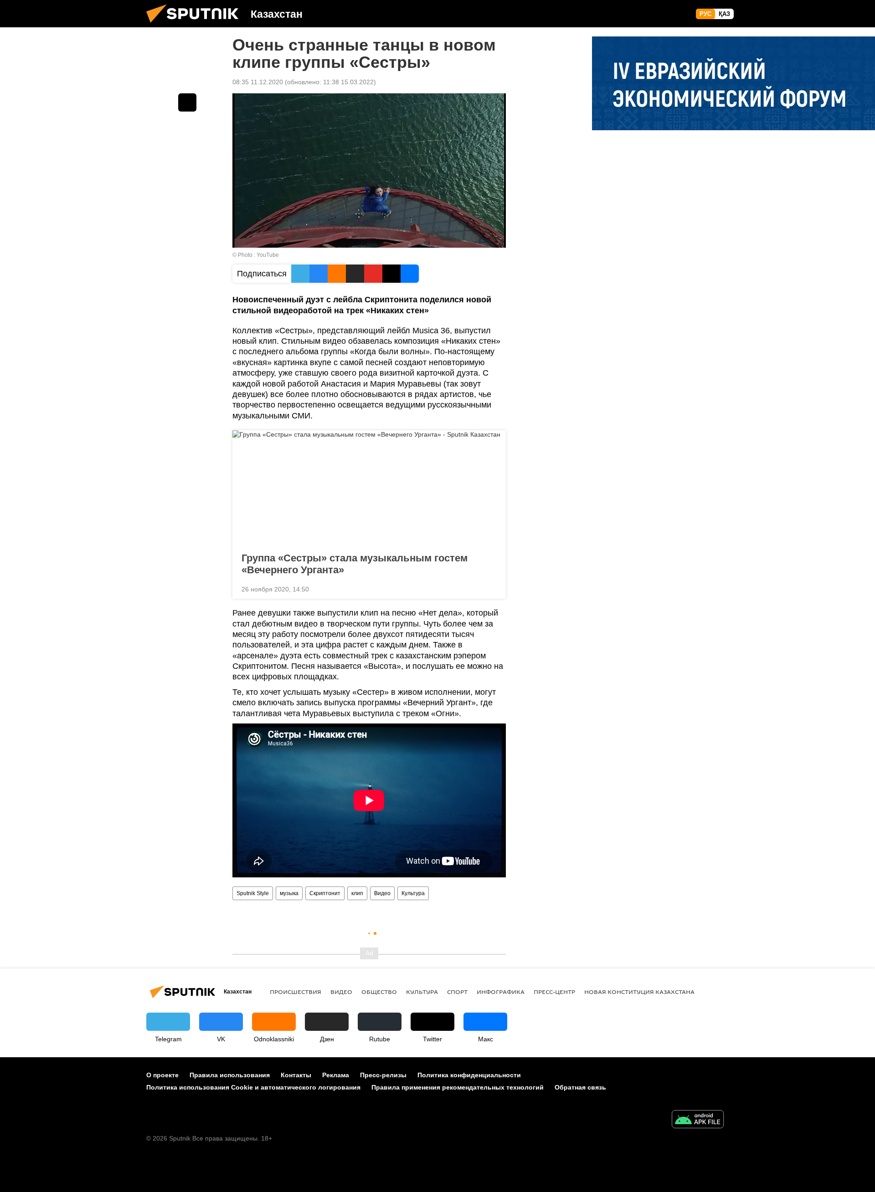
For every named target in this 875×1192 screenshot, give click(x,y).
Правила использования (230, 1075)
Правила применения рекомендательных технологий (457, 1087)
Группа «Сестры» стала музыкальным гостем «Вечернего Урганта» (355, 564)
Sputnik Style (253, 893)
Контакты (296, 1075)
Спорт (457, 992)
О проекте (162, 1075)
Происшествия (295, 992)
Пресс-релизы (383, 1075)
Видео (382, 893)
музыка (289, 893)
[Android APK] (698, 1120)
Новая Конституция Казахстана (639, 992)
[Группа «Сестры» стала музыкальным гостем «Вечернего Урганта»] (369, 488)
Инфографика (501, 992)
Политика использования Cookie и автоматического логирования (253, 1087)
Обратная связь (580, 1087)
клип (357, 893)
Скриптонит (324, 893)
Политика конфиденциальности (469, 1075)
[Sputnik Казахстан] (196, 25)
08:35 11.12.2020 (257, 82)
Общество (379, 992)
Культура (413, 893)
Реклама (335, 1075)
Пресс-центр (554, 992)
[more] (492, 588)
